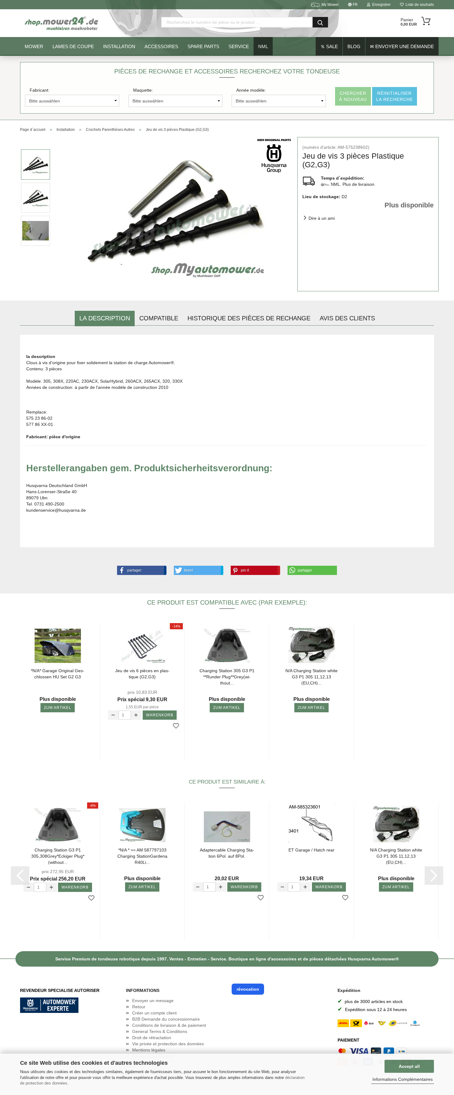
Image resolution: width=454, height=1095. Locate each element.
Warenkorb (159, 715)
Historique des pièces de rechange (248, 318)
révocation (248, 989)
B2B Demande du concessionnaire (166, 1019)
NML (263, 46)
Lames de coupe (73, 46)
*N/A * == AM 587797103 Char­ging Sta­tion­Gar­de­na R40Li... (142, 855)
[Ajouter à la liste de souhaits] (176, 726)
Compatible (158, 318)
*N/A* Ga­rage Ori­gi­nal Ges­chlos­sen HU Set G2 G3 (57, 673)
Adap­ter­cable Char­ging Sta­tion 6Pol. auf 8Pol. (227, 853)
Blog (353, 46)
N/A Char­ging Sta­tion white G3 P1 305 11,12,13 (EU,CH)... (311, 676)
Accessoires (161, 46)
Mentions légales (148, 1049)
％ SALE (329, 46)
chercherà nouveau (353, 96)
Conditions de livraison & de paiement (169, 1025)
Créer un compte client (154, 1012)
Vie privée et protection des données (168, 1043)
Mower (34, 46)
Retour (138, 1006)
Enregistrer (380, 4)
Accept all (409, 1066)
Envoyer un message (153, 1000)
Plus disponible (409, 205)
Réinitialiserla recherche (394, 96)
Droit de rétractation (151, 1037)
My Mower (330, 4)
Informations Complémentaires (402, 1079)
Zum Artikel (57, 708)
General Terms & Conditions (159, 1031)
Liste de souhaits (419, 4)
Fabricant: (39, 90)
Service (239, 46)
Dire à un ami (322, 218)
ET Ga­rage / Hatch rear (311, 849)
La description (104, 318)
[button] (140, 570)
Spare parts (203, 46)
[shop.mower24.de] (62, 23)
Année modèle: (251, 90)
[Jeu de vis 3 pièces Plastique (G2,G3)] (174, 213)
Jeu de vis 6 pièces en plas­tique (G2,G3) (142, 673)
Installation (119, 46)
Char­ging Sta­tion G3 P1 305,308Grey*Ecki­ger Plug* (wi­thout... (57, 855)
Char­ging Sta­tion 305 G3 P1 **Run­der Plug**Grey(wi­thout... (227, 676)
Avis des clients (347, 318)
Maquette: (143, 90)
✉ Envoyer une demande (402, 46)
